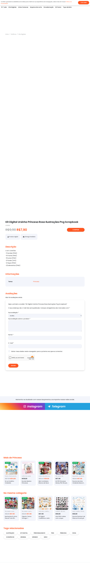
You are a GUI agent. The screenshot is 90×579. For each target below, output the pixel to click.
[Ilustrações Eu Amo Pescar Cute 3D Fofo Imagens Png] (11, 508)
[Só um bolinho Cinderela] (11, 473)
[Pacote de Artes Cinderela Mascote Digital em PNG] (78, 473)
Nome (10, 335)
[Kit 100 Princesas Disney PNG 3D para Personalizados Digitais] (62, 473)
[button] (7, 7)
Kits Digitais (22, 34)
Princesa (36, 282)
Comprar (76, 230)
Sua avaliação (13, 313)
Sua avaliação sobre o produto (19, 319)
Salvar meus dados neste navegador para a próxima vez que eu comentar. (37, 351)
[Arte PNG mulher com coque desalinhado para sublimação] (62, 508)
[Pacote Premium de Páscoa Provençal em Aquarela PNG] (78, 508)
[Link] (22, 406)
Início (7, 34)
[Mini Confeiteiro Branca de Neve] (45, 473)
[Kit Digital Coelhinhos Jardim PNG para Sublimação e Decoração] (45, 508)
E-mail (11, 343)
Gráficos (13, 34)
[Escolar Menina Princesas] (28, 473)
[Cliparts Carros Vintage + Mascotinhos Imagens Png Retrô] (28, 508)
